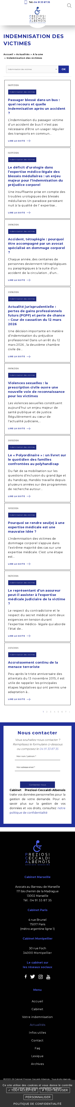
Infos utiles (37, 1032)
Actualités (23, 54)
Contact (37, 1040)
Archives (37, 1064)
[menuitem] (37, 1001)
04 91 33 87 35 (42, 2)
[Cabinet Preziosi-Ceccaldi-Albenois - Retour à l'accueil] (37, 13)
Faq (37, 1048)
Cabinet (37, 1009)
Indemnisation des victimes (24, 58)
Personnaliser (38, 1097)
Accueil (8, 54)
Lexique (37, 1056)
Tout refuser (56, 1090)
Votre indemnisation (37, 1017)
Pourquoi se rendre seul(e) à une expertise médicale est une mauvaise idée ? (36, 527)
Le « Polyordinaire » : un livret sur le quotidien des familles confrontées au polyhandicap (37, 459)
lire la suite (16, 141)
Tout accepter (23, 1090)
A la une (38, 54)
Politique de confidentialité (37, 1103)
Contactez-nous (37, 784)
